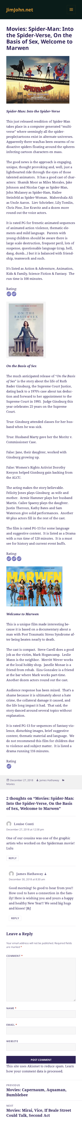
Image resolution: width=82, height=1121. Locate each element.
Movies (10, 784)
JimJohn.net (19, 9)
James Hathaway (49, 780)
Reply (12, 858)
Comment (14, 956)
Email (11, 1025)
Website (12, 1041)
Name (11, 1008)
